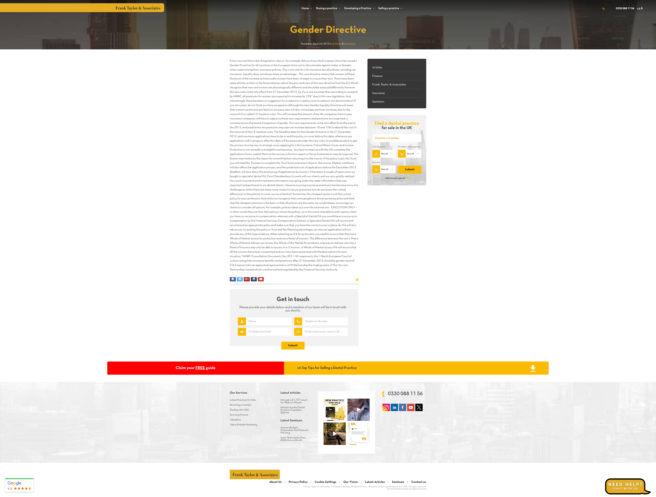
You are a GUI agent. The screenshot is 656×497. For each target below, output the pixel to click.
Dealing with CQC (239, 410)
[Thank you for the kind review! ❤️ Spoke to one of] (358, 434)
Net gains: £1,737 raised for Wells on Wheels (294, 401)
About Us (275, 482)
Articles (377, 67)
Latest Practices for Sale (243, 400)
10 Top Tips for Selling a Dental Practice (327, 368)
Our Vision (350, 482)
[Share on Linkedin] (254, 279)
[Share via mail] (261, 279)
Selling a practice (390, 8)
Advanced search (395, 178)
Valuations (235, 420)
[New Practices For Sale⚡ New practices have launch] (335, 410)
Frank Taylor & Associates (389, 84)
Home (307, 8)
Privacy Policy (298, 482)
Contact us (418, 482)
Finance (377, 76)
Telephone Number (298, 321)
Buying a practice (328, 8)
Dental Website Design (397, 489)
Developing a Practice (359, 8)
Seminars (378, 101)
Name (242, 321)
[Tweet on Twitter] (240, 279)
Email (242, 332)
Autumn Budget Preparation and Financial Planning (294, 430)
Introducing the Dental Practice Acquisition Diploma (293, 410)
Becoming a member (240, 405)
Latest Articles (375, 482)
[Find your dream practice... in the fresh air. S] (335, 434)
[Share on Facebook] (233, 279)
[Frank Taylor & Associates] (255, 474)
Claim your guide (196, 368)
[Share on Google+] (247, 279)
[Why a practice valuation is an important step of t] (358, 410)
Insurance (378, 93)
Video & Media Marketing (243, 425)
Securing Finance (239, 415)
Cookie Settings (325, 482)
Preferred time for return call (298, 332)
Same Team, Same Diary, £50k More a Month (293, 439)
